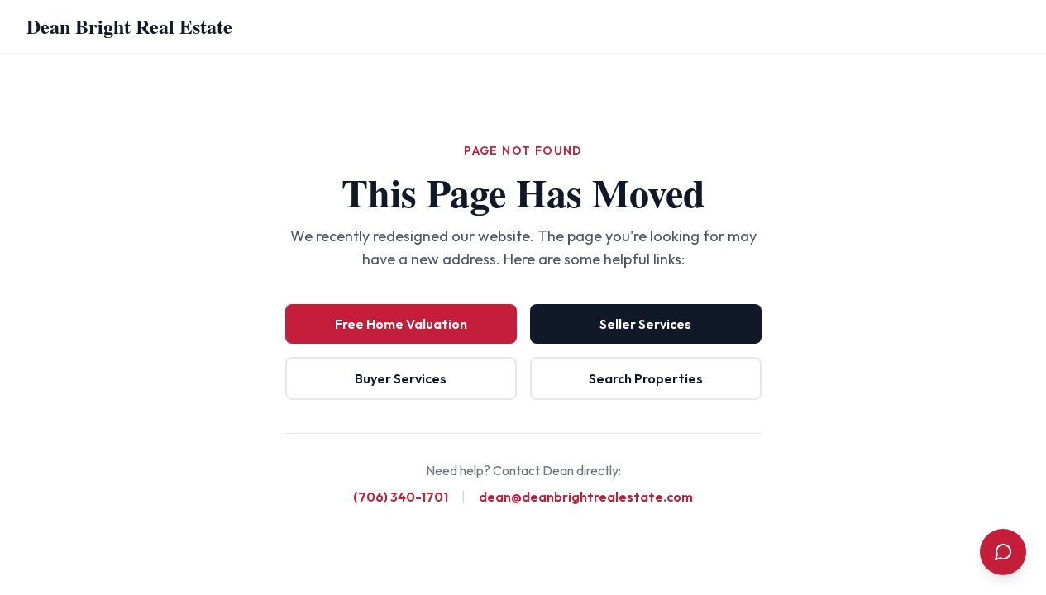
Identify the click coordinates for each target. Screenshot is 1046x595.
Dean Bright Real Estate (129, 26)
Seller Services (645, 324)
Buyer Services (401, 378)
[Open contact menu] (1003, 552)
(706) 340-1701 (400, 496)
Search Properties (646, 378)
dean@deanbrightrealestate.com (586, 496)
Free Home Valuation (401, 324)
